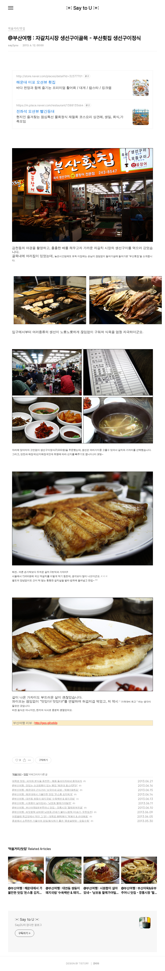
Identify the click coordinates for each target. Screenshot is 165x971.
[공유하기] (24, 760)
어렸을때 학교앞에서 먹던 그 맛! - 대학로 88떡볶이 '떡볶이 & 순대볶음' (50, 816)
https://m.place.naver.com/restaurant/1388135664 (49, 105)
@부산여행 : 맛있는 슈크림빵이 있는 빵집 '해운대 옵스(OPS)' (45, 785)
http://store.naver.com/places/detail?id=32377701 (49, 76)
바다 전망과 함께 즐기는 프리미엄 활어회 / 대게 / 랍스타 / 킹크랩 (63, 88)
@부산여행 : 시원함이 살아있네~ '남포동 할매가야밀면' (41, 803)
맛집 (26, 774)
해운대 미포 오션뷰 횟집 (36, 82)
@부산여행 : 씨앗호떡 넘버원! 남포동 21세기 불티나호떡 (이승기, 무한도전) (52, 811)
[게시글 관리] (29, 760)
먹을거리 (16, 774)
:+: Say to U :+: (82, 8)
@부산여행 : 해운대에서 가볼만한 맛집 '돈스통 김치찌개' (42, 794)
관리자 (96, 963)
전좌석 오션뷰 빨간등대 (35, 111)
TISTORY (84, 963)
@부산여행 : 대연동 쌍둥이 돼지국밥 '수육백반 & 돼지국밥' (43, 798)
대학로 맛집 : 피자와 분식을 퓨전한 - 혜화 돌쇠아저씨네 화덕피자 (47, 780)
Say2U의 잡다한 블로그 (28, 925)
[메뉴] (11, 8)
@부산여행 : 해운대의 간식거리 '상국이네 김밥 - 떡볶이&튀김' (45, 789)
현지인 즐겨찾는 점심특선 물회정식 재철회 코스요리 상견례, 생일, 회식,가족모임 (69, 119)
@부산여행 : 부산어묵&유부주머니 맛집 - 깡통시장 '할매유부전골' (47, 807)
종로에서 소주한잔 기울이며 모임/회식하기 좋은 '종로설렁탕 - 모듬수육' (51, 820)
